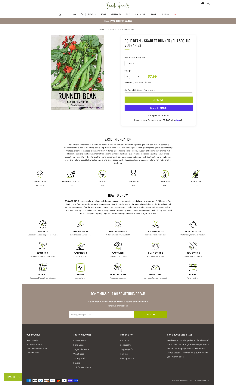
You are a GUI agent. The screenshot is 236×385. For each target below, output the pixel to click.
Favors (154, 14)
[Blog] (67, 14)
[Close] (18, 377)
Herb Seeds (79, 345)
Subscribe (150, 314)
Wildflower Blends (82, 367)
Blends (165, 14)
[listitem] (118, 20)
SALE (175, 14)
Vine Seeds (78, 354)
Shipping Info (126, 349)
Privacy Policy (127, 358)
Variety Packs (80, 358)
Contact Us (125, 345)
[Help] (74, 14)
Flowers (92, 14)
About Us (124, 340)
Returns (124, 354)
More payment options (158, 115)
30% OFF (11, 377)
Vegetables (116, 14)
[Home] (60, 14)
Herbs (103, 14)
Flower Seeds (79, 340)
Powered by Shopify (180, 381)
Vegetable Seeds (81, 349)
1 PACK (131, 63)
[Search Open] (82, 14)
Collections (141, 14)
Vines (128, 14)
